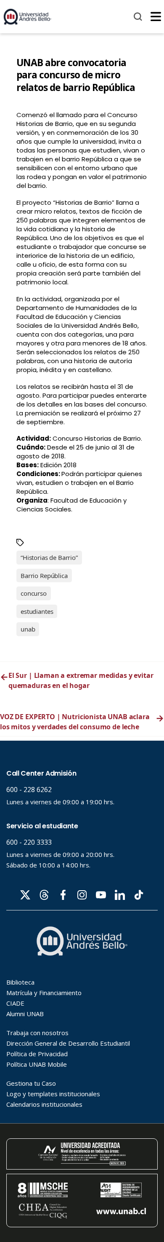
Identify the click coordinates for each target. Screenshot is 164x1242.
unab (28, 629)
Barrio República (44, 575)
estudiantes (37, 611)
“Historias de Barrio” (49, 557)
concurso (34, 593)
